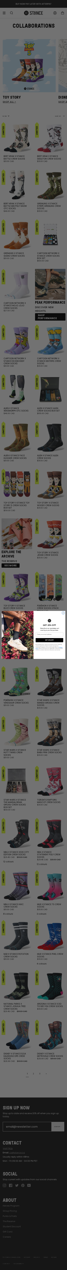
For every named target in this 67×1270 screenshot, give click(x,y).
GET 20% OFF (49, 640)
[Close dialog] (63, 613)
